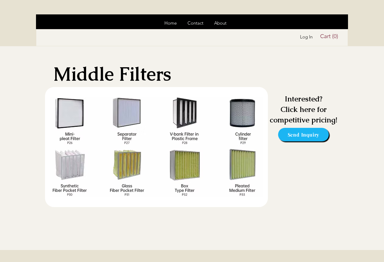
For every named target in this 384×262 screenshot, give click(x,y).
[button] (330, 36)
